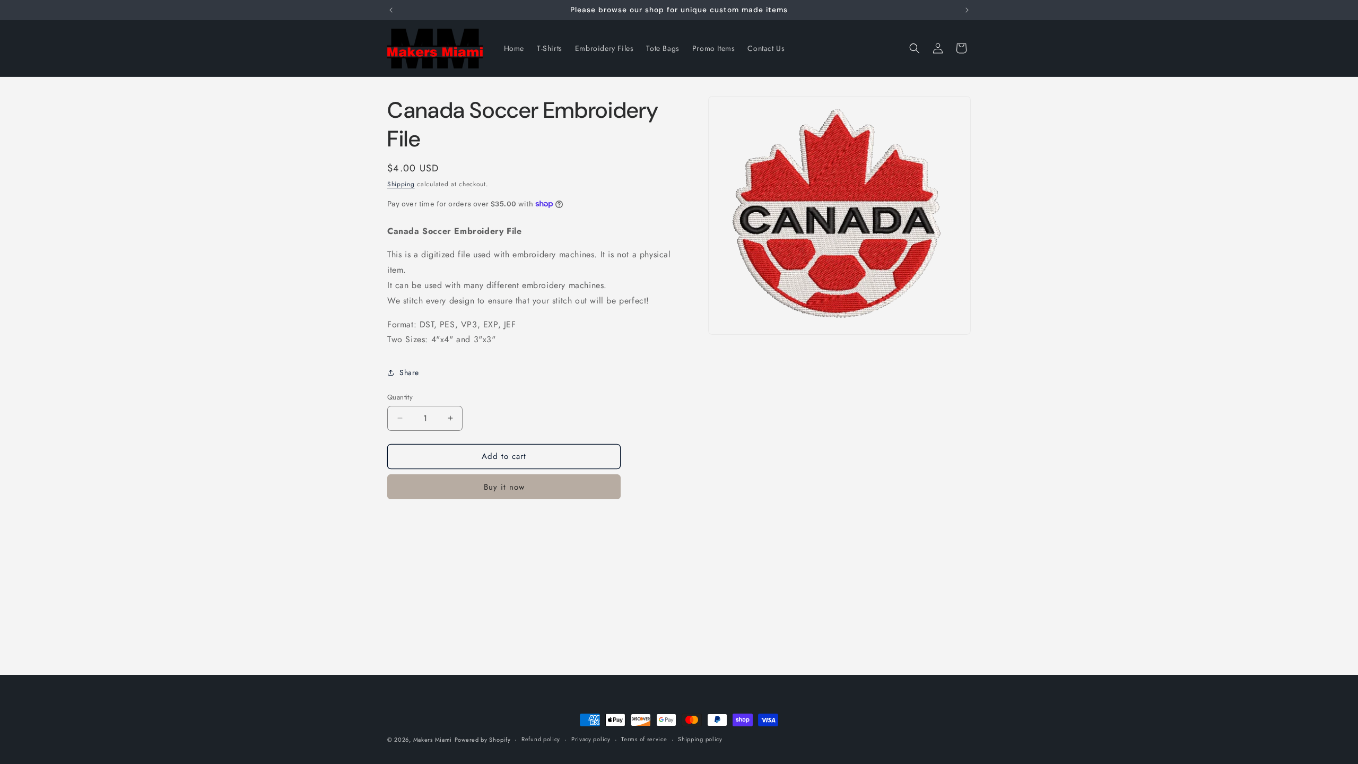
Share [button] (409, 372)
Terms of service (644, 739)
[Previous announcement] (391, 10)
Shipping (401, 184)
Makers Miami (432, 739)
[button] (914, 48)
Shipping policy (700, 739)
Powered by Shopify (483, 739)
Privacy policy (591, 739)
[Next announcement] (967, 10)
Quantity (400, 397)
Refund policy (540, 739)
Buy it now (504, 487)
